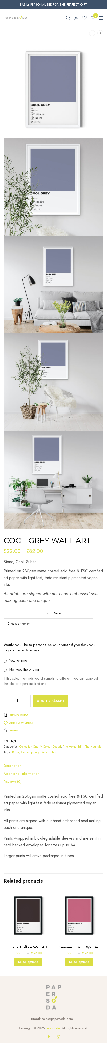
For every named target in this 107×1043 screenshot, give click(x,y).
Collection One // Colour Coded (40, 747)
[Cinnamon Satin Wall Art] (79, 915)
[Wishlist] (84, 18)
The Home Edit (72, 747)
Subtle (53, 752)
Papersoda (53, 1028)
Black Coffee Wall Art (28, 947)
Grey (44, 752)
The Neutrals (92, 747)
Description (13, 766)
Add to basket (50, 700)
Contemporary (30, 752)
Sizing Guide (18, 715)
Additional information (22, 774)
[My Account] (76, 18)
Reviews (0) (13, 782)
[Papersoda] (15, 17)
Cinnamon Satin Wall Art (79, 947)
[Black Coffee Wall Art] (28, 915)
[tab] (53, 768)
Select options (28, 962)
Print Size (53, 613)
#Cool (15, 752)
